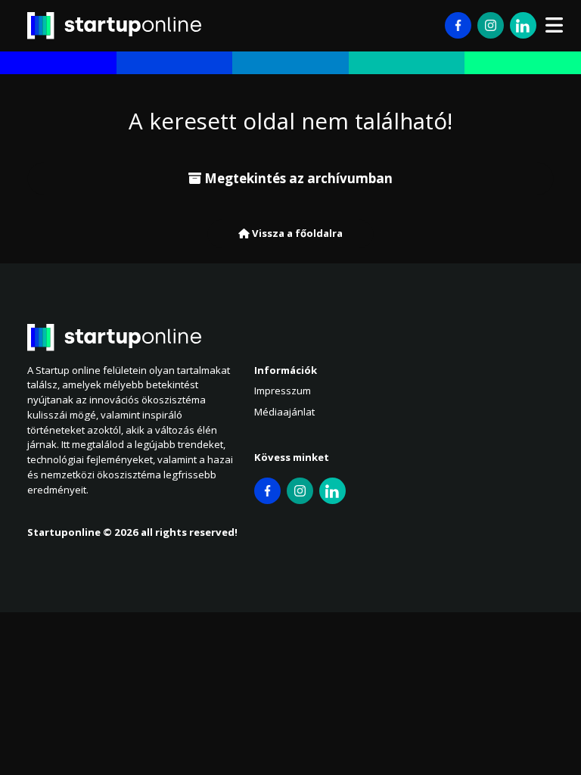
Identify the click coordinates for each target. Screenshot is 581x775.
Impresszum (282, 390)
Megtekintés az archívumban (297, 178)
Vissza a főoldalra (296, 233)
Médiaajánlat (284, 412)
